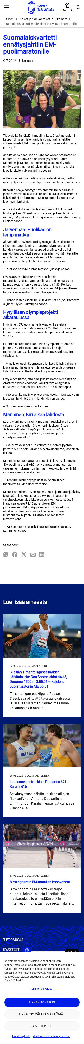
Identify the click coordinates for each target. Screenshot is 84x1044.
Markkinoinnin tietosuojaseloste (51, 1036)
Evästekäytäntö (21, 1036)
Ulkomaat (60, 19)
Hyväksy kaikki (42, 1002)
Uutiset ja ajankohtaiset (34, 19)
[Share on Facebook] (14, 555)
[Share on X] (23, 555)
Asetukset (42, 1026)
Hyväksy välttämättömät (42, 1014)
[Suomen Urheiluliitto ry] (41, 7)
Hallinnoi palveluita (41, 988)
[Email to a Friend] (33, 555)
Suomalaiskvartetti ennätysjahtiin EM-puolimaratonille (41, 23)
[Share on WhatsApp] (5, 555)
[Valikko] (6, 7)
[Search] (78, 7)
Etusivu (9, 19)
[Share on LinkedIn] (41, 555)
